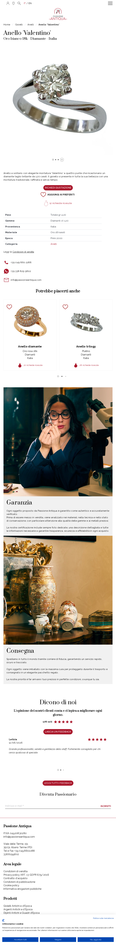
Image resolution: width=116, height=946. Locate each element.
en (30, 3)
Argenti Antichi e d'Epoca (18, 909)
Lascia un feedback (58, 731)
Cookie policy (11, 885)
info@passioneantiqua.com (26, 280)
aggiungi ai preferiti (61, 194)
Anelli (30, 24)
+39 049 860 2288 (21, 262)
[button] (19, 3)
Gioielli (19, 24)
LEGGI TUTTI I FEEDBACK (58, 783)
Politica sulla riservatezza (103, 918)
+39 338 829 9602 (21, 271)
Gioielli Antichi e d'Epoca (17, 905)
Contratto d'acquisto (15, 878)
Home (6, 24)
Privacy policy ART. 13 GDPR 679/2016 (26, 874)
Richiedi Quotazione (58, 187)
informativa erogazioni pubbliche (22, 888)
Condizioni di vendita (15, 871)
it (25, 3)
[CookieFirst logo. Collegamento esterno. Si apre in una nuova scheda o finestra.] (3, 920)
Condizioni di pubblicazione (19, 881)
